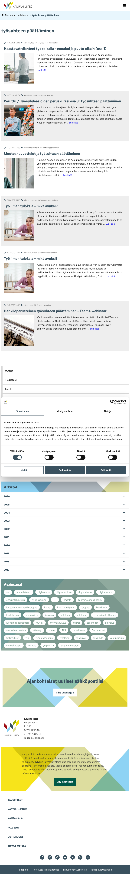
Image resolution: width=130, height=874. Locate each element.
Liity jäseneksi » (65, 781)
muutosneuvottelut (31, 147)
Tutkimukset (98, 630)
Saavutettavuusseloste (75, 869)
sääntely (37, 630)
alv (8, 592)
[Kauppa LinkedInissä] (72, 857)
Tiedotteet (11, 379)
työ (27, 637)
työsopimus (48, 95)
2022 (7, 529)
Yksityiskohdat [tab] (65, 411)
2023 (7, 520)
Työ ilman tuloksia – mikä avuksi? (31, 206)
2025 (7, 504)
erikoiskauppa (39, 599)
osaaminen (92, 622)
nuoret (76, 622)
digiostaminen (64, 592)
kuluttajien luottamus (105, 615)
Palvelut (14, 827)
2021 (6, 537)
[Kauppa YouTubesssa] (65, 857)
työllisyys (81, 637)
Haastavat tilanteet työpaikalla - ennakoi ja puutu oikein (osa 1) (55, 48)
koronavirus (32, 615)
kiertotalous (12, 615)
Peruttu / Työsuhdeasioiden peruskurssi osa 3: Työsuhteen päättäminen (62, 101)
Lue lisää (41, 70)
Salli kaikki (106, 470)
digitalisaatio (105, 592)
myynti (39, 622)
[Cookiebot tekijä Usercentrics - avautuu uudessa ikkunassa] (112, 402)
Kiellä (24, 470)
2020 (7, 545)
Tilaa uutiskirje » (65, 692)
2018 (6, 561)
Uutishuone (15, 836)
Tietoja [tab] (107, 411)
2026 (7, 496)
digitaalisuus (85, 592)
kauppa (85, 607)
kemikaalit (101, 607)
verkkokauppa (13, 645)
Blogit (8, 389)
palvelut (109, 622)
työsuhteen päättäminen (33, 95)
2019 (6, 553)
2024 (7, 512)
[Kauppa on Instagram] (57, 857)
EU (54, 599)
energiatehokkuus (15, 599)
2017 (6, 569)
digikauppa (44, 592)
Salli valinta (65, 470)
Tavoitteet (15, 799)
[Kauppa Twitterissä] (50, 857)
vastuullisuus (117, 637)
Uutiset (9, 370)
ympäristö (48, 645)
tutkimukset (12, 637)
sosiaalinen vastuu (16, 630)
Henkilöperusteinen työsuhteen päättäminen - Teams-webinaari (55, 311)
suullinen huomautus (49, 43)
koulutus (47, 305)
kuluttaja (65, 615)
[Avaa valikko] (124, 5)
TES (64, 630)
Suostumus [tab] (22, 411)
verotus (32, 645)
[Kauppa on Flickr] (88, 857)
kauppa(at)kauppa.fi (102, 869)
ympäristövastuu (69, 645)
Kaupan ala (15, 818)
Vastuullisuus (17, 809)
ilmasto (67, 599)
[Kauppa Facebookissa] (42, 857)
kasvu (47, 607)
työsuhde (98, 637)
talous (52, 630)
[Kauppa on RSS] (80, 857)
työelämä (64, 637)
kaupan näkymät (66, 607)
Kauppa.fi (23, 869)
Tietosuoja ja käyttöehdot (45, 869)
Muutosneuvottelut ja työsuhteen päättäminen (42, 153)
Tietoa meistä (17, 846)
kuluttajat (82, 615)
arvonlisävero (23, 592)
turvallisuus (79, 630)
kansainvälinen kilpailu (90, 599)
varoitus (27, 43)
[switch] (49, 457)
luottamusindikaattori (17, 622)
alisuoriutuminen (30, 200)
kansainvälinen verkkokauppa (21, 607)
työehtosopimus (44, 637)
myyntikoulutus (58, 622)
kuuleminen (35, 43)
